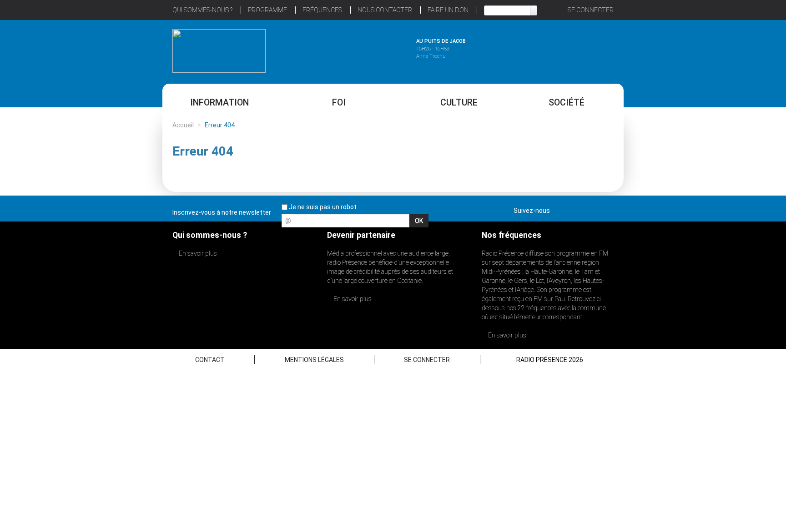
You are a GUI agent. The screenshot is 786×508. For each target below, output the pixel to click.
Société (566, 102)
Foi (339, 102)
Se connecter (591, 10)
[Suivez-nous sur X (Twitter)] (574, 208)
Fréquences (322, 10)
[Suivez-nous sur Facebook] (558, 208)
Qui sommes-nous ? (202, 10)
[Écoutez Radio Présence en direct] (368, 49)
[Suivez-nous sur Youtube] (590, 208)
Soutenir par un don (740, 232)
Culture (459, 102)
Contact (210, 359)
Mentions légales (314, 359)
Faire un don (448, 10)
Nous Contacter (385, 10)
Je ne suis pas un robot (322, 207)
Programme (267, 10)
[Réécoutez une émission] (567, 50)
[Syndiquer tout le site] (606, 208)
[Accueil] (219, 51)
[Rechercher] (533, 10)
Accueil (183, 125)
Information (219, 102)
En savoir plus (197, 253)
